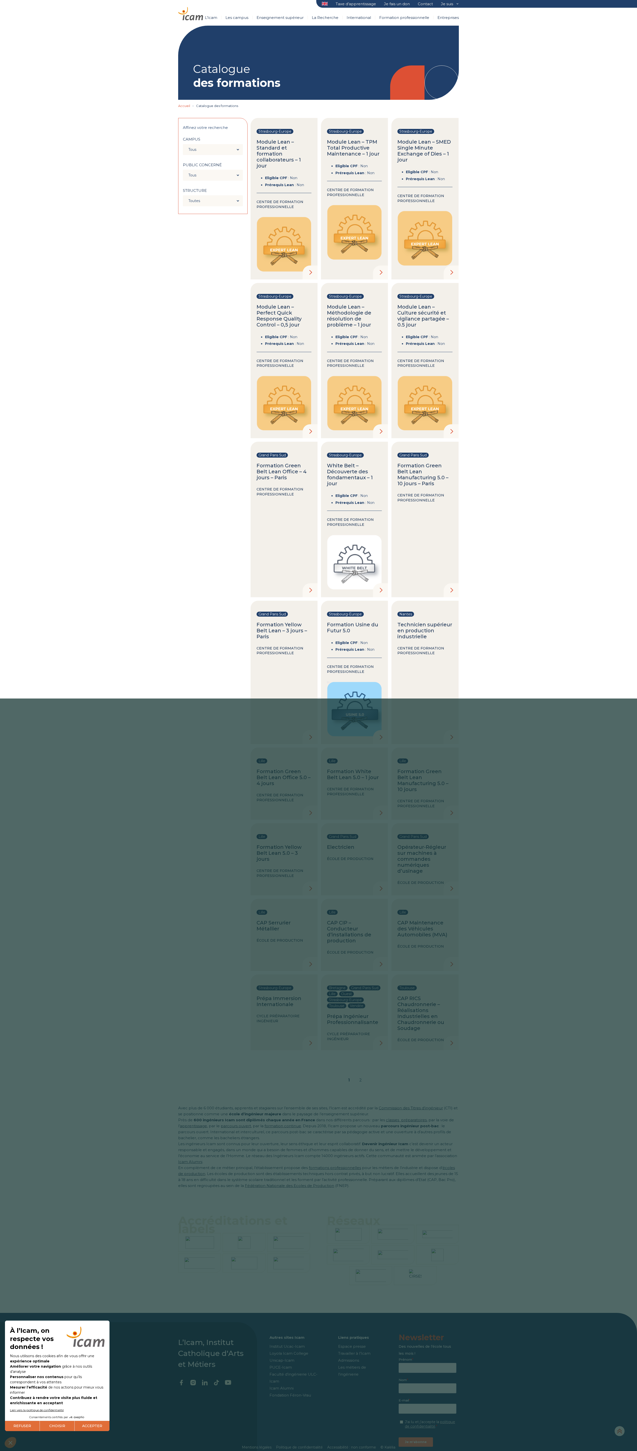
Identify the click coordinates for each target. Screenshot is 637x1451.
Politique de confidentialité (299, 1447)
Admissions (348, 1360)
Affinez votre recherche (205, 127)
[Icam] (190, 13)
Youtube (228, 1382)
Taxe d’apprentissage (356, 3)
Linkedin (205, 1382)
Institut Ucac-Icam (287, 1346)
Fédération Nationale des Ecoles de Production (289, 1185)
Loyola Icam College (288, 1353)
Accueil (184, 106)
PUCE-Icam (280, 1367)
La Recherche (325, 17)
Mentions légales (256, 1447)
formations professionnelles (335, 1167)
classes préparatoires (406, 1120)
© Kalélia (387, 1447)
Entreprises (448, 17)
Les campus (236, 17)
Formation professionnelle (404, 17)
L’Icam (211, 17)
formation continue (283, 1126)
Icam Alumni (190, 1161)
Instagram (193, 1382)
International (359, 17)
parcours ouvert (236, 1126)
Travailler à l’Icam (354, 1353)
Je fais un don (397, 3)
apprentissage (193, 1126)
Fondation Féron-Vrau (290, 1395)
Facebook (181, 1382)
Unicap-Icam (281, 1360)
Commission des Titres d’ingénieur (411, 1108)
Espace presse (352, 1346)
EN (325, 4)
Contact (425, 3)
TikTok (216, 1382)
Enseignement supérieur (280, 17)
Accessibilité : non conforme (351, 1447)
